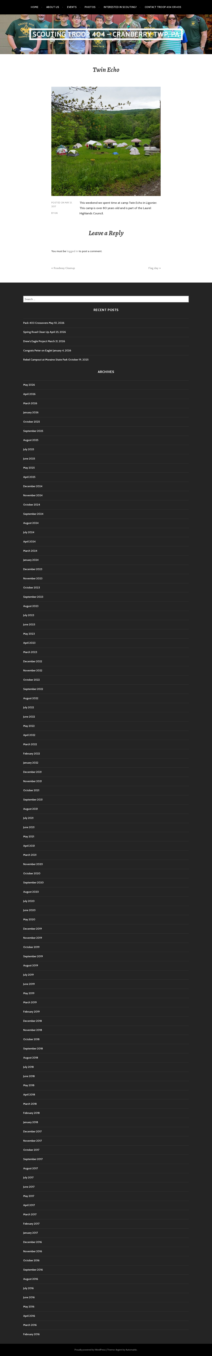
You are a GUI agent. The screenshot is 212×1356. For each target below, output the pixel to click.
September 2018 (33, 1048)
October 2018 (31, 1039)
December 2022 (32, 661)
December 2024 (32, 486)
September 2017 (33, 1159)
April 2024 (29, 541)
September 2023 (33, 596)
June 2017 (28, 1186)
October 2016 (31, 1260)
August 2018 (30, 1057)
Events (72, 7)
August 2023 (30, 606)
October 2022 (31, 679)
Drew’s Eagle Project (35, 341)
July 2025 (28, 449)
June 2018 (29, 1076)
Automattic (131, 1349)
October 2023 (31, 587)
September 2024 (33, 513)
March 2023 (30, 652)
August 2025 (30, 440)
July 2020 (29, 901)
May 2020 (29, 919)
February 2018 (31, 1112)
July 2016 (28, 1288)
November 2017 (32, 1140)
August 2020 (31, 891)
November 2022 (32, 670)
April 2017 (29, 1205)
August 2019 (30, 965)
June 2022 (29, 716)
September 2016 (33, 1269)
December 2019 (32, 928)
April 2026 (29, 394)
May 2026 (29, 384)
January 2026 (30, 412)
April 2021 (29, 845)
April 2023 (29, 642)
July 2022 (28, 707)
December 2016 (32, 1242)
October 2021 (31, 790)
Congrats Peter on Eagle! (37, 350)
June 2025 (29, 458)
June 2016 (29, 1297)
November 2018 (32, 1030)
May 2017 (28, 1196)
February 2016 (31, 1334)
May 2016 (28, 1306)
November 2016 (32, 1251)
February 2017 (31, 1223)
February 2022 (31, 753)
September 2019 (33, 956)
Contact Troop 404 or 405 (163, 7)
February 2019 (31, 1011)
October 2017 (31, 1149)
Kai (56, 213)
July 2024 (28, 532)
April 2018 (29, 1094)
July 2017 (28, 1177)
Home (34, 7)
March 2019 (30, 1002)
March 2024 (30, 550)
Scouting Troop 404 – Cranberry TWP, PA (106, 34)
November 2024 (33, 495)
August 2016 (30, 1279)
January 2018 (30, 1122)
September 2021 (33, 799)
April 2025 (29, 477)
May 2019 (28, 993)
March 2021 (29, 854)
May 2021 (28, 836)
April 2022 (29, 735)
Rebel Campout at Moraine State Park (45, 359)
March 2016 (30, 1325)
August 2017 (30, 1168)
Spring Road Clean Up (36, 332)
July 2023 (28, 615)
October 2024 (31, 504)
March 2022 (30, 744)
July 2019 (28, 974)
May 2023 (29, 633)
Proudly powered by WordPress (90, 1349)
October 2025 (31, 421)
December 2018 (32, 1020)
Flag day (153, 268)
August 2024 (31, 523)
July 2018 (28, 1066)
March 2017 (29, 1214)
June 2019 (29, 984)
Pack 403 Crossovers (35, 322)
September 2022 (33, 689)
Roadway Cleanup (64, 268)
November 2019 (32, 937)
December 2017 (32, 1131)
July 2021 (28, 818)
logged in (72, 251)
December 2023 (32, 569)
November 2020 (33, 864)
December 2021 (32, 772)
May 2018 (28, 1085)
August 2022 (30, 698)
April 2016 (29, 1315)
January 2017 (30, 1232)
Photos (90, 7)
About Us (52, 7)
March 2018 (30, 1103)
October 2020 (31, 873)
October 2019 (31, 947)
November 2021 (32, 781)
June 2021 (28, 827)
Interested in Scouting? (120, 7)
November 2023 (32, 578)
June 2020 (29, 910)
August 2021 (30, 808)
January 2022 (30, 762)
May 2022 (29, 725)
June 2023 (29, 624)
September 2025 (33, 431)
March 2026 (30, 403)
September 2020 (33, 882)
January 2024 (31, 559)
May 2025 (29, 467)
